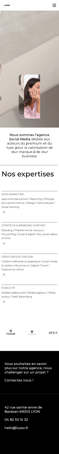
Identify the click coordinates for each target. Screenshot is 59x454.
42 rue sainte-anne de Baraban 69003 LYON (23, 409)
